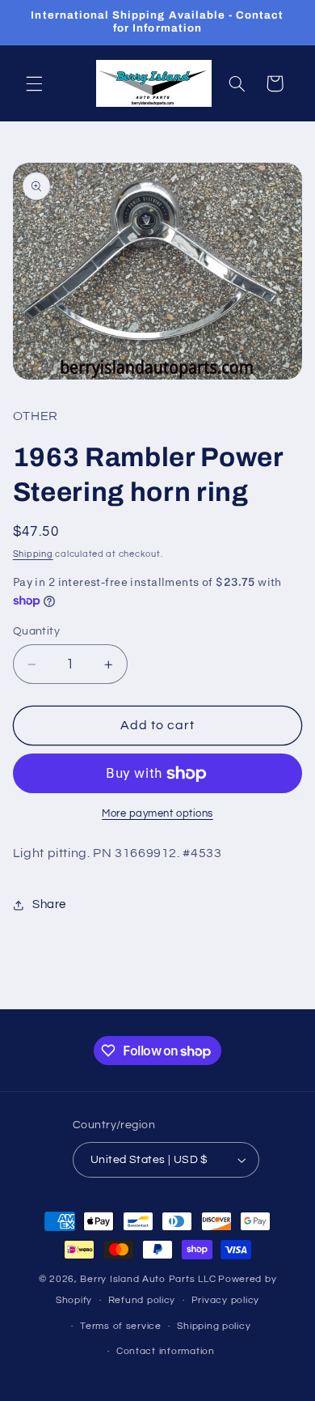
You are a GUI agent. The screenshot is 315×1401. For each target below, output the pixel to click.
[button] (33, 83)
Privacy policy (225, 1300)
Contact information (165, 1351)
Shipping (33, 554)
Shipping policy (213, 1326)
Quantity (36, 631)
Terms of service (121, 1326)
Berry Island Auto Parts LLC (148, 1279)
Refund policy (142, 1300)
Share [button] (49, 904)
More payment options (157, 814)
